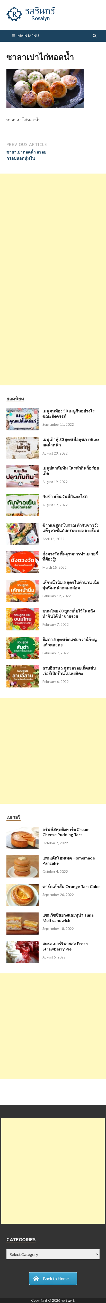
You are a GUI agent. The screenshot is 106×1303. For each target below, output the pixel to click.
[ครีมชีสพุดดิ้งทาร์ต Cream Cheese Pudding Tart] (22, 829)
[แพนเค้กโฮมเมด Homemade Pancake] (22, 858)
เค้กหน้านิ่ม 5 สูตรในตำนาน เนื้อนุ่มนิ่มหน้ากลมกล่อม (70, 585)
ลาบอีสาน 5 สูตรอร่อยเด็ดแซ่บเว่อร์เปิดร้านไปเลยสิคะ (69, 670)
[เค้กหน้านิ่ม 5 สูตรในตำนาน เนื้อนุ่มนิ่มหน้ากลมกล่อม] (22, 582)
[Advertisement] (53, 226)
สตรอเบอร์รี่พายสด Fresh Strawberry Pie (65, 946)
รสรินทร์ (67, 1300)
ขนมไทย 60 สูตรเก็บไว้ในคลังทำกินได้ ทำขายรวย (68, 613)
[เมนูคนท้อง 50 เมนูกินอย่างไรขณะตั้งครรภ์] (22, 411)
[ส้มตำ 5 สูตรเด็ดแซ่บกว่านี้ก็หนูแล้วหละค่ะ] (22, 639)
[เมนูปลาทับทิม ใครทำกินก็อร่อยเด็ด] (22, 468)
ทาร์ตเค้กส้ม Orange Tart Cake (71, 886)
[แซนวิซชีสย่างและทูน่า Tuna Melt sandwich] (22, 915)
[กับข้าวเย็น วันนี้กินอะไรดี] (22, 496)
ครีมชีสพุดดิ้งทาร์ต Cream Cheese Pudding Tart (66, 832)
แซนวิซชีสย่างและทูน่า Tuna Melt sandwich (68, 917)
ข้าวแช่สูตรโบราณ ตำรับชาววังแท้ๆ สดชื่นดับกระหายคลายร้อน (70, 528)
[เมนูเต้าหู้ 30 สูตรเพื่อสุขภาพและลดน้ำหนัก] (22, 439)
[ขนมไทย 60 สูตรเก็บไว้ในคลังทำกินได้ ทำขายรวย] (22, 611)
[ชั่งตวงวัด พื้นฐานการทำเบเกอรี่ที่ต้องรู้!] (22, 554)
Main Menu (28, 35)
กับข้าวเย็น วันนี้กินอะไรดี (64, 496)
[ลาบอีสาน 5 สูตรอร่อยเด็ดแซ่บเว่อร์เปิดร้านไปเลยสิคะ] (22, 668)
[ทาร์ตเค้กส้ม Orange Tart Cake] (22, 886)
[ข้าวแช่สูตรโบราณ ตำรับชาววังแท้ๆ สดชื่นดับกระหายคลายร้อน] (22, 525)
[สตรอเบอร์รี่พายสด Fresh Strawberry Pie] (22, 944)
